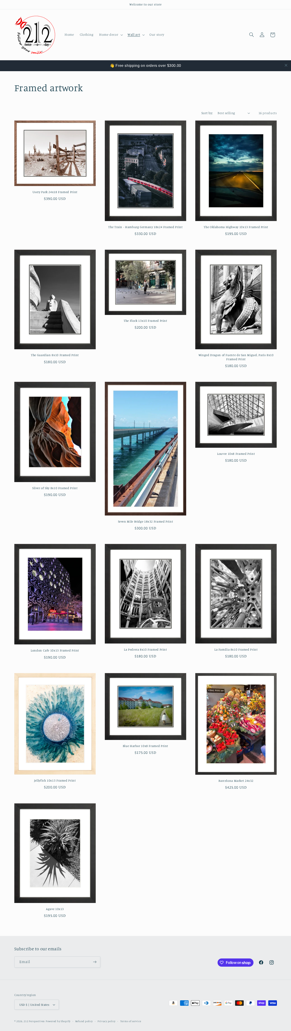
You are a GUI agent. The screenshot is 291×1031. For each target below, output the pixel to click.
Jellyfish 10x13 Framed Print (55, 780)
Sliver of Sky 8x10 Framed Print (55, 488)
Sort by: (207, 113)
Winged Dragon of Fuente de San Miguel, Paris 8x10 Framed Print (236, 357)
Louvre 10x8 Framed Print (236, 453)
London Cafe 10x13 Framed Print (55, 650)
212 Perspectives (34, 1021)
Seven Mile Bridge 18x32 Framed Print (145, 521)
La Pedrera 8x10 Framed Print (145, 649)
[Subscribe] (94, 962)
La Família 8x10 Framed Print (236, 649)
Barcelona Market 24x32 (235, 780)
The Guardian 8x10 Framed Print (55, 355)
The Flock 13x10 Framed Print (145, 320)
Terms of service (130, 1021)
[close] (286, 65)
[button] (110, 35)
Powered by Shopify (58, 1021)
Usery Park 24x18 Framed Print (55, 192)
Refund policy (84, 1021)
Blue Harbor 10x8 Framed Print (145, 746)
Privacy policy (106, 1021)
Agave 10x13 (55, 909)
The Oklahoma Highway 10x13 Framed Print (236, 227)
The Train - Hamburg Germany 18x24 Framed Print (145, 227)
